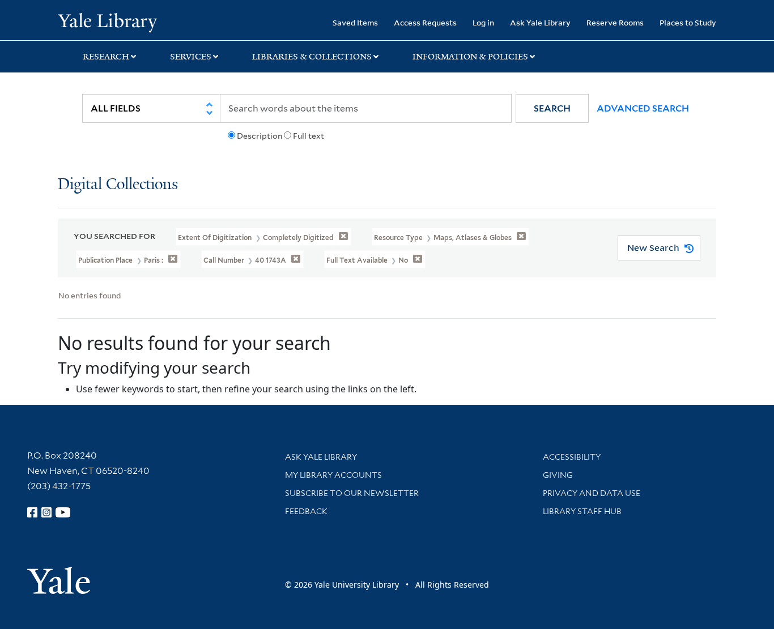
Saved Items (355, 22)
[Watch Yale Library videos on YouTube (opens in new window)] (63, 512)
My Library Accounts (333, 475)
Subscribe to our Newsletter (352, 493)
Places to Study (688, 22)
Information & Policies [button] (470, 56)
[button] (552, 108)
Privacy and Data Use (591, 493)
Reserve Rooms (615, 22)
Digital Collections (118, 185)
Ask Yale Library (540, 22)
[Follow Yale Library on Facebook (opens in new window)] (32, 512)
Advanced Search (643, 108)
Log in (483, 22)
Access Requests (425, 22)
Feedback (306, 511)
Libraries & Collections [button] (312, 56)
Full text (308, 135)
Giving (558, 475)
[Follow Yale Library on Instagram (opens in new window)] (46, 512)
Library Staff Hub (582, 511)
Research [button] (106, 56)
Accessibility (572, 456)
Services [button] (190, 56)
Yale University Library (107, 21)
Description (259, 135)
